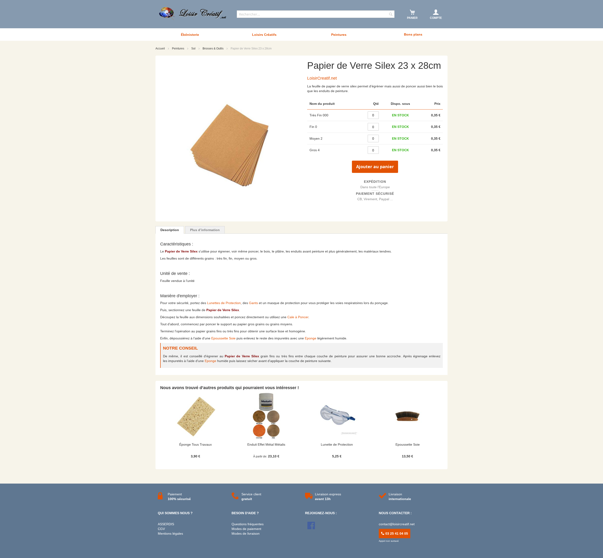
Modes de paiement (246, 529)
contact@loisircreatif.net (397, 524)
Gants (253, 303)
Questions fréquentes (248, 524)
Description (169, 230)
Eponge (310, 338)
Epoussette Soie (223, 338)
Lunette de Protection (337, 444)
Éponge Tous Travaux (195, 444)
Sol (193, 48)
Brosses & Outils (213, 48)
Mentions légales (170, 533)
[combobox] (316, 14)
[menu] (301, 34)
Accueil (160, 48)
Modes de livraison (246, 533)
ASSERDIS (166, 524)
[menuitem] (190, 34)
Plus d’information (205, 230)
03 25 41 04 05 (396, 533)
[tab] (169, 230)
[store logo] (193, 14)
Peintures (178, 48)
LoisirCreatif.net (322, 78)
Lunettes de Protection (224, 303)
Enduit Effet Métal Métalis (266, 444)
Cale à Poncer (297, 317)
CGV (161, 529)
